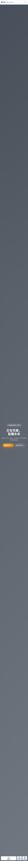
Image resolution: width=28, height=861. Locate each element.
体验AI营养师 (19, 445)
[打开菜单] (25, 2)
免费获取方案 (7, 445)
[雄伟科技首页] (7, 2)
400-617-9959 (22, 2)
